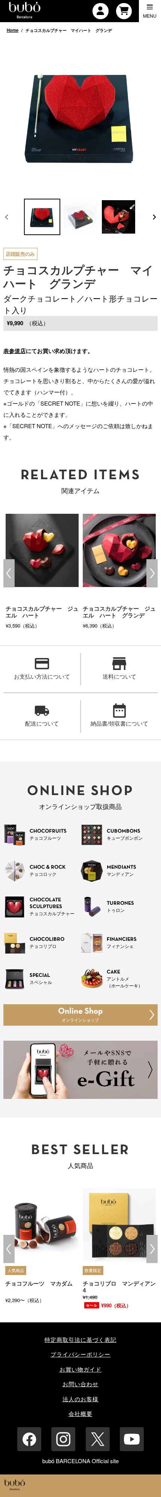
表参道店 (14, 351)
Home (12, 30)
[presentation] (9, 573)
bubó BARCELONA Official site (80, 1461)
